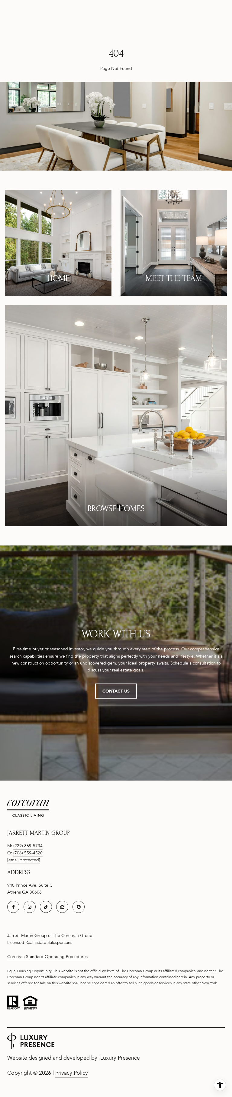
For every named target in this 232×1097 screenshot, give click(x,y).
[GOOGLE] (78, 907)
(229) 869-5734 (28, 845)
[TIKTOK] (46, 907)
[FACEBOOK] (13, 907)
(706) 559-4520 (28, 853)
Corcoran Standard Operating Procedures (47, 956)
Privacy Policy (71, 1073)
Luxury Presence (120, 1058)
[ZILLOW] (62, 907)
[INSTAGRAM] (30, 907)
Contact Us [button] (116, 690)
